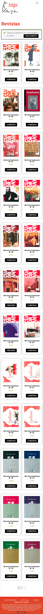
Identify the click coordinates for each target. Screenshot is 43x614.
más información (30, 610)
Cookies (36, 600)
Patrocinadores (10, 600)
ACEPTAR (21, 612)
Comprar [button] (11, 79)
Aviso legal (24, 600)
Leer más (11, 305)
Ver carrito (31, 36)
